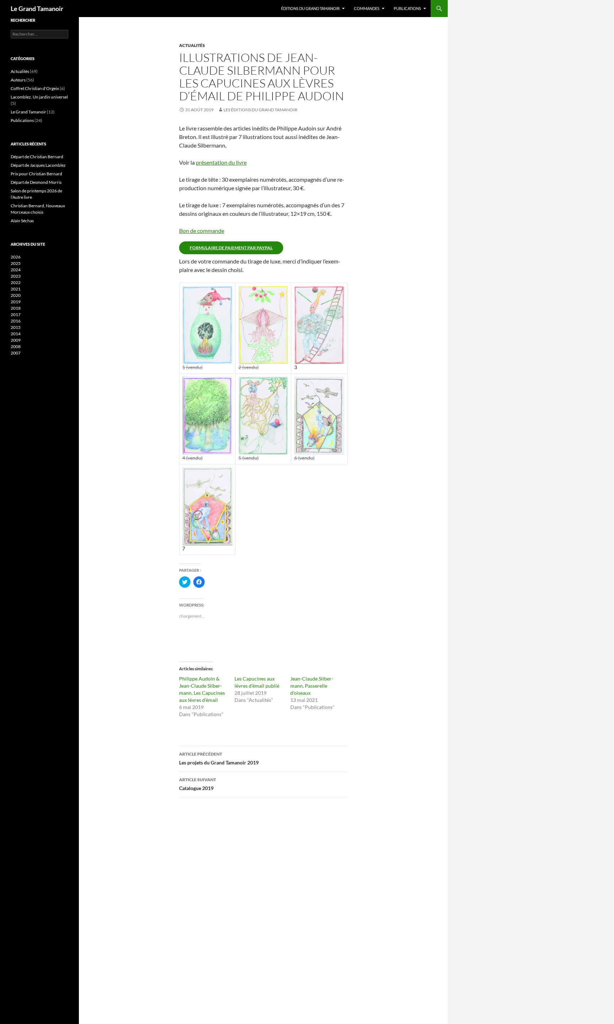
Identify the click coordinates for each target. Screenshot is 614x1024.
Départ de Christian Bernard (37, 156)
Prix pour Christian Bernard (36, 173)
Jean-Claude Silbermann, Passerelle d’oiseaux (311, 686)
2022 (16, 282)
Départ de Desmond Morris (36, 182)
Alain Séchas (22, 220)
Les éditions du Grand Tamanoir (260, 109)
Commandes (366, 8)
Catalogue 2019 (197, 784)
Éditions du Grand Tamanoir (310, 8)
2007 (16, 353)
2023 (16, 276)
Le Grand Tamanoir (37, 8)
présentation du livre (221, 162)
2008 (16, 346)
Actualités (192, 45)
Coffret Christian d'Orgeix (35, 88)
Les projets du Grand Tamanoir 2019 (219, 758)
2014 (16, 333)
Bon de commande (201, 230)
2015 (16, 327)
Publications (407, 8)
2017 (16, 314)
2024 (16, 269)
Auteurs (18, 79)
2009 (16, 340)
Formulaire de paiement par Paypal (231, 247)
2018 (16, 308)
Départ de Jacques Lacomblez (38, 165)
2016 (16, 321)
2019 (16, 301)
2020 (16, 295)
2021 (16, 289)
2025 (16, 263)
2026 (16, 257)
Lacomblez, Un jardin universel (39, 97)
